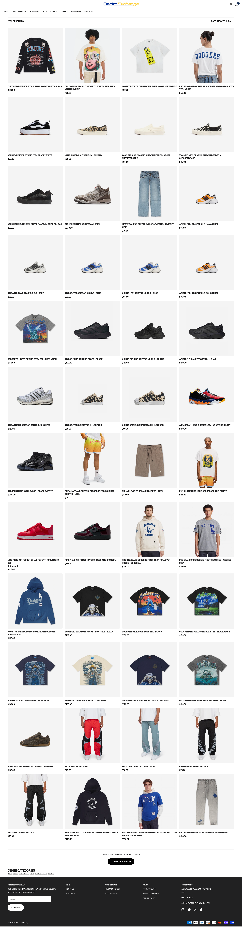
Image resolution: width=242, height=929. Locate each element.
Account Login (111, 894)
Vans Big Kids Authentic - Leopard (83, 155)
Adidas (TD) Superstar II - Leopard (83, 425)
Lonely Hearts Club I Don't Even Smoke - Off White (149, 86)
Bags (32, 874)
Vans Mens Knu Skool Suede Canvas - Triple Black (35, 224)
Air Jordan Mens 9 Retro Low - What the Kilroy (205, 425)
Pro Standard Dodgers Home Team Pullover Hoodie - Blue (31, 633)
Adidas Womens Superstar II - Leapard (143, 425)
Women (51, 874)
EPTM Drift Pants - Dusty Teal (138, 766)
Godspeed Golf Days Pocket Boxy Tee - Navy (145, 700)
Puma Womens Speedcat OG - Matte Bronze (30, 766)
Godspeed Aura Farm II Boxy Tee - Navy (28, 700)
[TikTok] (201, 909)
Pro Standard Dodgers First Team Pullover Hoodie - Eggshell (146, 561)
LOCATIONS (88, 11)
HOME (68, 885)
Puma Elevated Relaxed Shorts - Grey (142, 491)
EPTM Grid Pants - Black (21, 832)
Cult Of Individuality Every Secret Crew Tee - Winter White (90, 88)
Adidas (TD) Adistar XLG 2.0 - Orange (198, 224)
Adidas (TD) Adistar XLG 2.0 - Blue (83, 293)
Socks (15, 874)
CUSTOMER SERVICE (111, 885)
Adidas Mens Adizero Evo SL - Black (198, 359)
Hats (10, 874)
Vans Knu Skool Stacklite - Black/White (30, 155)
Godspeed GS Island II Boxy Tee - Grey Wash (202, 700)
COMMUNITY (76, 11)
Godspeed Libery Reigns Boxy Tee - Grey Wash (32, 359)
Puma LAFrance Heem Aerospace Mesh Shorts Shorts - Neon (89, 492)
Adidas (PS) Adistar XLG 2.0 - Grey (26, 293)
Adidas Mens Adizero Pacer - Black (84, 359)
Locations (70, 894)
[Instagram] (183, 909)
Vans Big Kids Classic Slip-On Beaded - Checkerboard (199, 157)
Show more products (121, 861)
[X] (195, 910)
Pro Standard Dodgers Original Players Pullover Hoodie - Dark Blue (149, 834)
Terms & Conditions (151, 894)
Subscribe (15, 907)
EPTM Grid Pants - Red (76, 766)
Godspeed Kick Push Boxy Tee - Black (142, 631)
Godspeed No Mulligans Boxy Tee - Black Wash (204, 631)
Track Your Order (112, 889)
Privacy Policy (149, 889)
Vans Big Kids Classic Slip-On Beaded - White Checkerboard (146, 157)
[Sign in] (231, 4)
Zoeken (49, 4)
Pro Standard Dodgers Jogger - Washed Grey (203, 832)
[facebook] (189, 909)
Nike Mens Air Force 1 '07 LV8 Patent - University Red (33, 561)
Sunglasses (24, 874)
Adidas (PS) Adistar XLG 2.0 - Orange (198, 293)
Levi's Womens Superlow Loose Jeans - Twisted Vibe (148, 225)
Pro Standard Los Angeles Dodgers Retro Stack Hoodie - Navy (91, 834)
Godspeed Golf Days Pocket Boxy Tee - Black (89, 631)
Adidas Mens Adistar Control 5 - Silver (29, 425)
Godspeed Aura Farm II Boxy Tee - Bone (85, 700)
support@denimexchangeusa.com (196, 903)
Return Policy (149, 898)
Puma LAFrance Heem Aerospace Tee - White (203, 491)
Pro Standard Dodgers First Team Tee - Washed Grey (205, 561)
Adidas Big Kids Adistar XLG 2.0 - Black (143, 359)
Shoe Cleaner (41, 874)
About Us (70, 889)
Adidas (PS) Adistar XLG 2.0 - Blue (140, 293)
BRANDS (53, 11)
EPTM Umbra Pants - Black (193, 766)
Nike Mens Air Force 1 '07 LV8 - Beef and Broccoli (90, 559)
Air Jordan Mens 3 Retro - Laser (82, 224)
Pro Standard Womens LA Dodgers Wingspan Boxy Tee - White (206, 88)
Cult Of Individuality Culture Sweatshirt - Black (35, 86)
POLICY (145, 885)
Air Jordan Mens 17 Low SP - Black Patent (30, 491)
